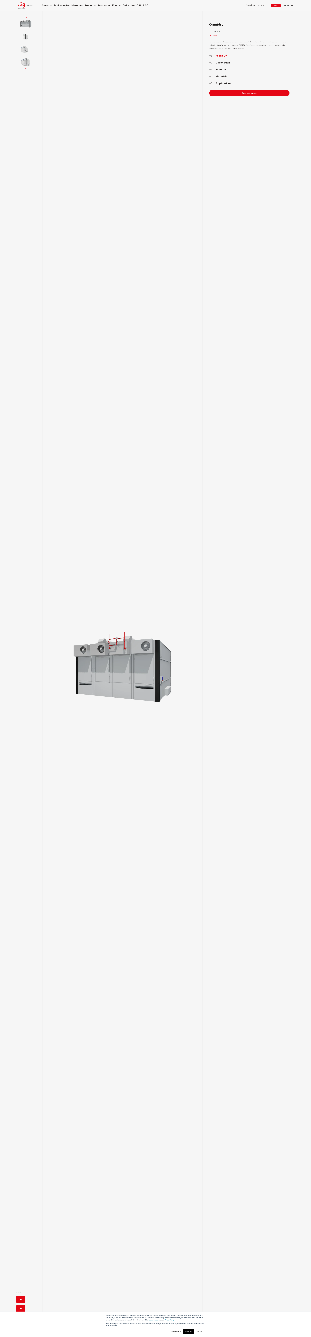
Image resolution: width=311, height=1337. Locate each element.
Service (250, 5)
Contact (276, 6)
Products (90, 5)
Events (116, 5)
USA (145, 5)
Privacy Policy (169, 1320)
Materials (77, 5)
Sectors (47, 5)
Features (221, 69)
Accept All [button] (188, 1331)
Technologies (62, 5)
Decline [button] (199, 1331)
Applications (223, 83)
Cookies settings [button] (176, 1331)
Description (223, 62)
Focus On (221, 55)
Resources (104, 5)
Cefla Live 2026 (132, 5)
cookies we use (153, 1320)
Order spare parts (249, 93)
